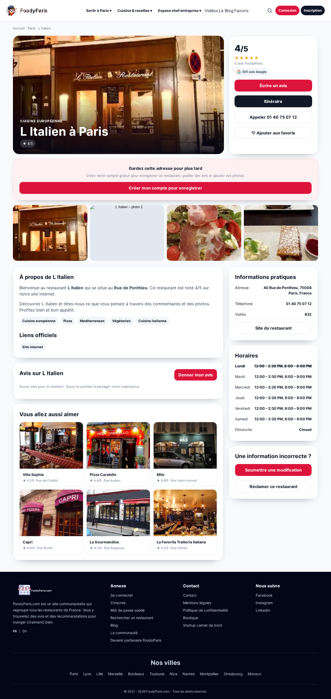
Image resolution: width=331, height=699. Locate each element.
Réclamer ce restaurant (273, 486)
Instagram (264, 603)
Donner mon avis (195, 374)
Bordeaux (136, 674)
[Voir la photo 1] (50, 233)
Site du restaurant (273, 327)
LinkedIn (263, 610)
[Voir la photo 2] (127, 233)
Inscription (313, 10)
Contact (190, 595)
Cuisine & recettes (134, 10)
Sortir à (98, 10)
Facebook (264, 595)
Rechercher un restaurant (131, 618)
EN (24, 631)
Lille (99, 674)
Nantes (189, 674)
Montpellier (209, 674)
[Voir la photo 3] (204, 233)
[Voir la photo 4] (281, 233)
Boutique (190, 618)
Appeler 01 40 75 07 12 (273, 117)
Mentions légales (197, 603)
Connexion (287, 10)
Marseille (115, 674)
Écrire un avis (273, 85)
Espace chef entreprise (179, 10)
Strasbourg (233, 674)
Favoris (241, 10)
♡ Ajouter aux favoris (273, 132)
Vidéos (211, 10)
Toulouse (156, 674)
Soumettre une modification (273, 469)
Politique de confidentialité (205, 610)
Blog (114, 625)
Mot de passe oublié (127, 610)
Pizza (67, 321)
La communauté (124, 632)
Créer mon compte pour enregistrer (165, 188)
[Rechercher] (269, 10)
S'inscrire (118, 603)
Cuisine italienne (152, 321)
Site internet (32, 347)
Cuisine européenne (39, 321)
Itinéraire (273, 101)
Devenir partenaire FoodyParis (135, 640)
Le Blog (226, 10)
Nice (173, 674)
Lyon (87, 674)
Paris (31, 28)
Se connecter (121, 595)
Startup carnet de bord (202, 625)
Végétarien (121, 321)
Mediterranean (92, 321)
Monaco (254, 674)
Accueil (19, 28)
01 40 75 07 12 (299, 303)
